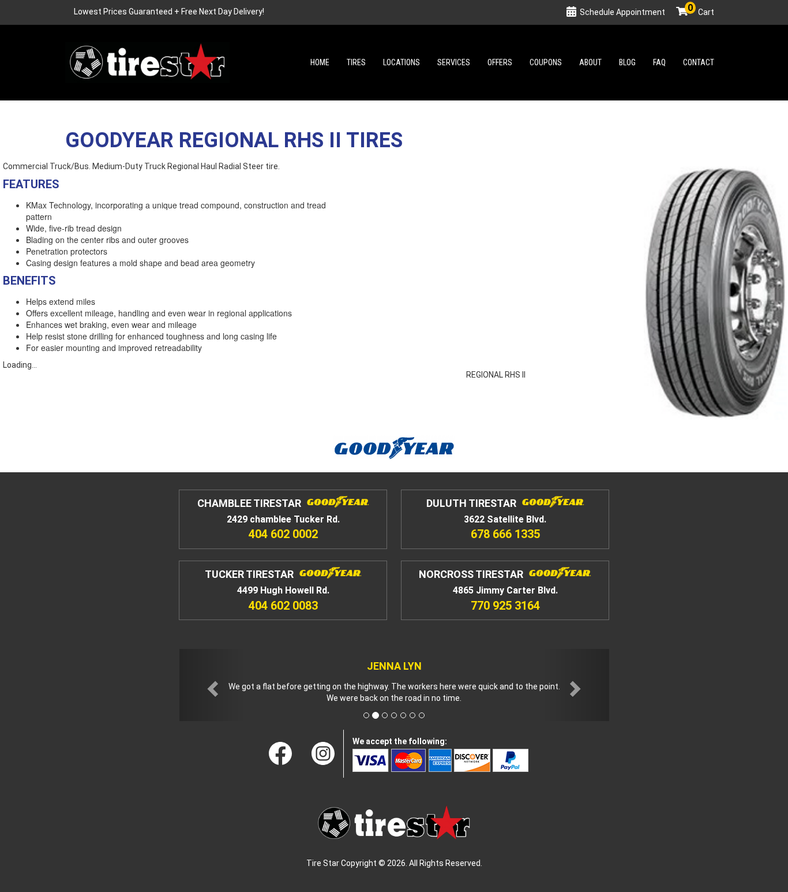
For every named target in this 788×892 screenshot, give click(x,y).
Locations (401, 62)
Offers (499, 62)
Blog (627, 62)
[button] (211, 685)
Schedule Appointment (622, 12)
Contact (698, 62)
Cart (701, 12)
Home (319, 62)
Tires (356, 62)
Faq (659, 62)
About (590, 62)
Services (453, 62)
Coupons (546, 62)
